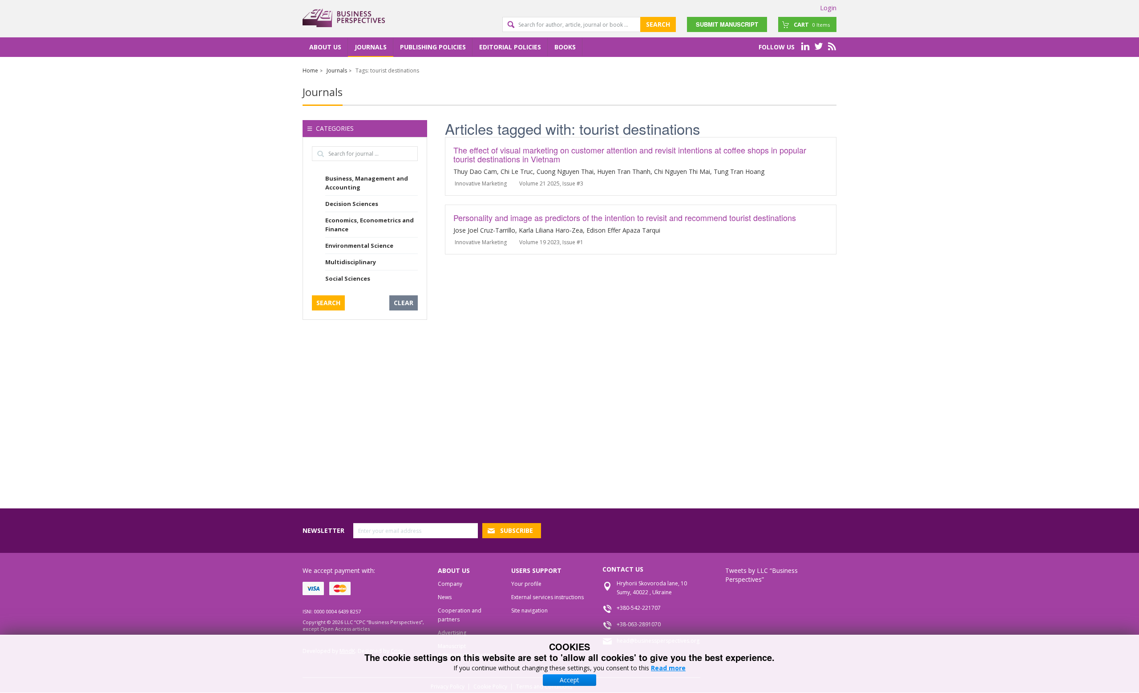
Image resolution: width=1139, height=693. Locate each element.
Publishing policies (433, 47)
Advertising (452, 633)
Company (450, 584)
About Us (325, 47)
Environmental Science (359, 246)
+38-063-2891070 (639, 624)
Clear (403, 302)
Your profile (526, 584)
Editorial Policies (510, 47)
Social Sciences (347, 278)
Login (828, 7)
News (445, 597)
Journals (371, 47)
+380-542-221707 (639, 608)
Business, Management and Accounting (366, 182)
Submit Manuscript (727, 24)
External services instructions (547, 597)
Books (565, 47)
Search (658, 24)
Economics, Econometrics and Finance (369, 224)
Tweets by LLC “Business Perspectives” (761, 575)
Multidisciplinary (350, 262)
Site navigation (529, 610)
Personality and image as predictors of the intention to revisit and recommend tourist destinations (624, 217)
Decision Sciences (351, 204)
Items (812, 24)
